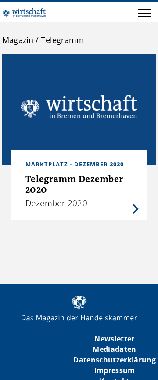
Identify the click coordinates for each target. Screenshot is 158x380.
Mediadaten (114, 349)
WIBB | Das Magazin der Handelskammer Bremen (24, 12)
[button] (145, 14)
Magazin (17, 40)
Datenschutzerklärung (114, 360)
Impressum (114, 370)
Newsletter (114, 339)
